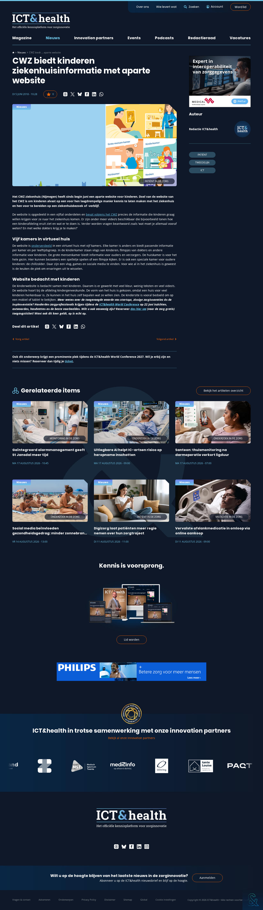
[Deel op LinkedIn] (94, 94)
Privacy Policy (89, 899)
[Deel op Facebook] (87, 94)
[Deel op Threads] (65, 94)
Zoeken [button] (194, 7)
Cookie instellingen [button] (166, 899)
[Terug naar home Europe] (41, 21)
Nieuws (53, 37)
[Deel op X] (72, 94)
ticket (69, 361)
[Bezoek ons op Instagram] (146, 846)
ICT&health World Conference (119, 304)
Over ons (142, 7)
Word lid (240, 7)
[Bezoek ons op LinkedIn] (139, 846)
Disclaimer (109, 899)
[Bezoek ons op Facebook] (131, 846)
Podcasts (164, 37)
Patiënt (202, 154)
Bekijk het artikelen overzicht (223, 390)
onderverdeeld (41, 246)
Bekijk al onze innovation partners (131, 738)
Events (134, 37)
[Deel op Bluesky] (80, 94)
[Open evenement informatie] (253, 900)
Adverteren (44, 899)
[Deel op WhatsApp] (101, 94)
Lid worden (131, 639)
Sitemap (127, 899)
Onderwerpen (66, 899)
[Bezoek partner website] (34, 766)
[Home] (13, 53)
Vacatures (240, 37)
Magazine (22, 37)
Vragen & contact (21, 899)
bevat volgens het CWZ (101, 214)
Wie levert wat (166, 7)
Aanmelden (207, 878)
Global (143, 899)
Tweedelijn (202, 162)
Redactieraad (202, 37)
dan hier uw (138, 309)
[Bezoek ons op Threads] (116, 846)
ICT (202, 170)
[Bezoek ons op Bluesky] (124, 846)
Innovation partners (93, 37)
